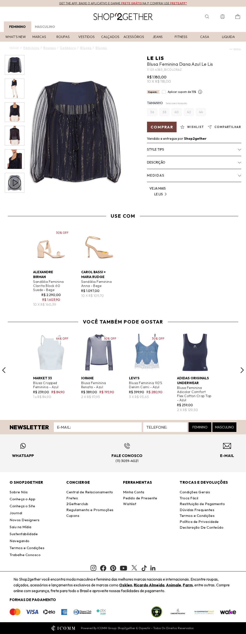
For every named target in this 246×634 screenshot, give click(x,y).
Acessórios (133, 37)
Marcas (39, 37)
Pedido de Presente (140, 498)
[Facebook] (103, 568)
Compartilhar (228, 127)
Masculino (45, 27)
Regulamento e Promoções (90, 509)
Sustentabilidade (24, 534)
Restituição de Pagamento (202, 503)
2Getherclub (77, 503)
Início (14, 48)
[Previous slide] (4, 370)
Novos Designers (25, 520)
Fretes (72, 498)
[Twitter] (134, 568)
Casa (204, 37)
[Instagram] (93, 568)
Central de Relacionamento (89, 492)
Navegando (20, 541)
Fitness (181, 37)
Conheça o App (23, 499)
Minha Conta (133, 492)
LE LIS (155, 58)
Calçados (110, 37)
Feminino (17, 27)
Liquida (228, 37)
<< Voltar (235, 49)
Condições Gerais (195, 492)
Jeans (158, 37)
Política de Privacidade (199, 521)
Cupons (72, 515)
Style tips (155, 149)
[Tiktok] (144, 568)
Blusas (86, 48)
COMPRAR (162, 127)
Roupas (63, 37)
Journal (16, 513)
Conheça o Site (22, 506)
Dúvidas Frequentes (197, 509)
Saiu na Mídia (20, 527)
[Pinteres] (113, 568)
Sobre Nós (19, 492)
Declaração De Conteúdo (201, 527)
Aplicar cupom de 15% (182, 92)
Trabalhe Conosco (25, 554)
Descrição (156, 162)
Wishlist (129, 503)
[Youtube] (123, 568)
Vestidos (86, 37)
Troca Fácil (189, 498)
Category (68, 48)
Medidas (156, 175)
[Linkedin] (153, 568)
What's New (15, 37)
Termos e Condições (27, 547)
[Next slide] (242, 370)
